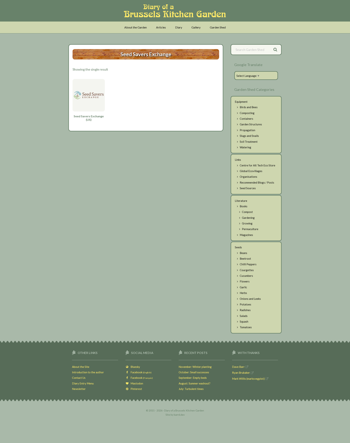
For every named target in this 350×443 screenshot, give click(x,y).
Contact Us (78, 377)
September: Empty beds (193, 377)
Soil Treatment (249, 141)
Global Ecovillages (251, 171)
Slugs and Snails (249, 135)
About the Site (80, 366)
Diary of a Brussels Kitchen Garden (176, 11)
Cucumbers (246, 275)
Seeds (238, 247)
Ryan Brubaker (241, 372)
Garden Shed (218, 27)
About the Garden (135, 27)
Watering (245, 147)
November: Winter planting (195, 366)
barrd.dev (179, 414)
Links (238, 159)
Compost (247, 211)
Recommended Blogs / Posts (257, 182)
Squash (244, 321)
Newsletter (79, 388)
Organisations (248, 176)
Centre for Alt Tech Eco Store (257, 165)
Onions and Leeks (250, 298)
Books (243, 206)
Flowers (245, 281)
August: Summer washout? (194, 383)
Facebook (140, 372)
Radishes (245, 310)
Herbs (243, 292)
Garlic (243, 287)
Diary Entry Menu (83, 383)
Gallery (196, 27)
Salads (244, 315)
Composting (247, 113)
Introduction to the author (88, 372)
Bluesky (134, 366)
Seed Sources (248, 188)
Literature (241, 200)
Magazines (246, 234)
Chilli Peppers (248, 264)
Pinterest (135, 388)
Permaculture (250, 229)
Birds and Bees (249, 107)
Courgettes (247, 270)
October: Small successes (194, 372)
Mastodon (136, 383)
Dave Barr (238, 366)
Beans (243, 253)
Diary (178, 27)
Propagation (247, 130)
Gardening (248, 217)
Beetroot (245, 258)
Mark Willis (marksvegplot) (248, 378)
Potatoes (245, 304)
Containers (246, 118)
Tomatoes (246, 327)
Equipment (241, 101)
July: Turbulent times (191, 388)
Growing (247, 223)
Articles (161, 27)
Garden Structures (251, 124)
